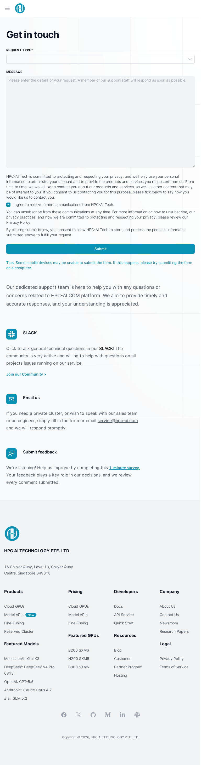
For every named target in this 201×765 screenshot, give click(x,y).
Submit (100, 248)
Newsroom (169, 623)
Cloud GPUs (14, 606)
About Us (167, 606)
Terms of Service (174, 667)
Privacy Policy (172, 658)
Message (14, 72)
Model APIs (19, 614)
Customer (122, 658)
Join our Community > (26, 374)
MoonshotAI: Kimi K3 (21, 658)
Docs (118, 606)
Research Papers (174, 631)
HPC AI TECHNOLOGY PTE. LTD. (37, 550)
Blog (118, 650)
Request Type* (19, 50)
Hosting (120, 675)
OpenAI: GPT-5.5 (19, 681)
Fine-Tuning (14, 623)
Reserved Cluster (19, 631)
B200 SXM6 (78, 650)
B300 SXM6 (78, 667)
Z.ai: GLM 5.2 (15, 698)
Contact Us (169, 614)
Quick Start (123, 623)
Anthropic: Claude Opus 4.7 (28, 690)
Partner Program (128, 667)
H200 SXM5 (78, 658)
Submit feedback (40, 452)
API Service (124, 614)
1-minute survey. (124, 467)
